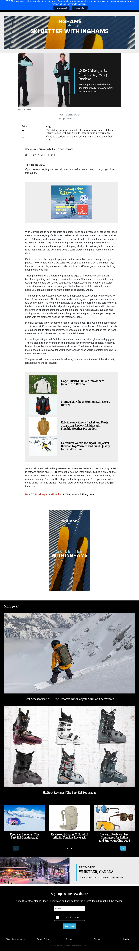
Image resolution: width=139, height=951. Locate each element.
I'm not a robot (71, 917)
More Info (80, 8)
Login (126, 939)
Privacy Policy (43, 939)
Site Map (98, 939)
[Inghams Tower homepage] (69, 550)
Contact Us (70, 939)
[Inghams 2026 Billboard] (69, 32)
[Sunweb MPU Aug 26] (71, 202)
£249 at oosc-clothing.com (78, 494)
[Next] (123, 848)
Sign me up (69, 926)
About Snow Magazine (15, 939)
